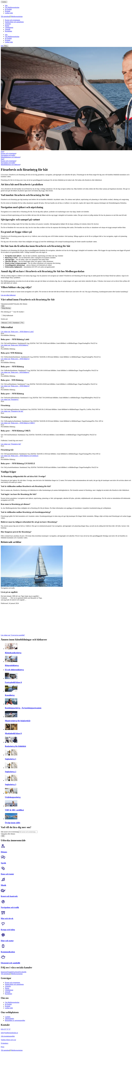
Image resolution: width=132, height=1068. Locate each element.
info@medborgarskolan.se (9, 1033)
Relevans (4, 322)
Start (2, 151)
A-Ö (10, 322)
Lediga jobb (9, 1008)
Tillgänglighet (9, 1018)
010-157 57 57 (5, 1029)
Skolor (7, 988)
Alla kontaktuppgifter (8, 1036)
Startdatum (16, 322)
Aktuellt (7, 992)
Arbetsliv (8, 986)
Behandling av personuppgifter (15, 1020)
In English (8, 1004)
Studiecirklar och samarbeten (14, 984)
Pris (22, 322)
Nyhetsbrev (4, 1043)
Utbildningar (9, 990)
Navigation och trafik (8, 155)
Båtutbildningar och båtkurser (10, 157)
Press (2, 1047)
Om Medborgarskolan (12, 1002)
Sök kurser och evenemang (9, 832)
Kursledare (8, 994)
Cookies (4, 2)
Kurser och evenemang (8, 153)
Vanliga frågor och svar (8, 1040)
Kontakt (7, 1006)
